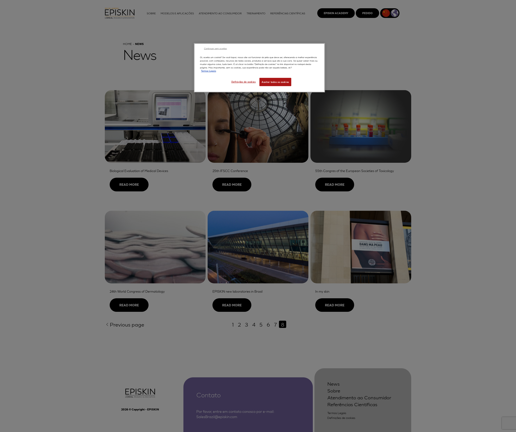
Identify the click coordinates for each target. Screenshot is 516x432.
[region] (259, 67)
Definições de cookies (243, 81)
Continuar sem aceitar (215, 48)
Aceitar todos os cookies (275, 81)
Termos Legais (208, 70)
